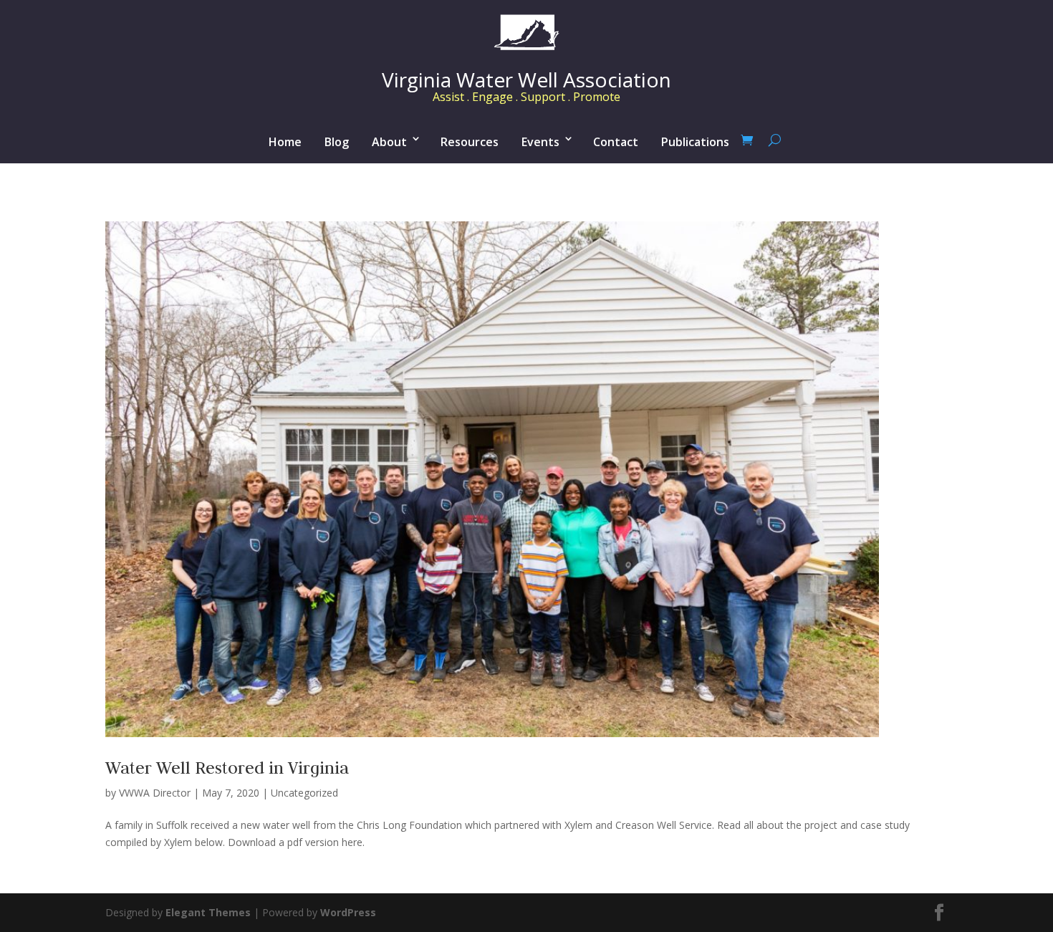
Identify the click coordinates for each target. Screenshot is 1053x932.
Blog (336, 142)
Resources (470, 142)
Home (285, 142)
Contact (615, 142)
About (389, 142)
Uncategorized (304, 792)
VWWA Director (155, 792)
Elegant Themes (208, 912)
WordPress (348, 912)
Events (540, 142)
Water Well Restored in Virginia (227, 767)
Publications (695, 142)
